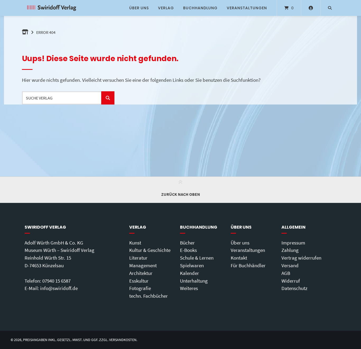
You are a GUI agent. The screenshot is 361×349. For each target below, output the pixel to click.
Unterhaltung (194, 281)
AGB (285, 273)
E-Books (188, 250)
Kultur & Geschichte (149, 250)
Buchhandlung (200, 8)
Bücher (187, 242)
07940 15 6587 (56, 281)
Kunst (135, 242)
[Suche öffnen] (330, 8)
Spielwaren (192, 265)
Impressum (293, 242)
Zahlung (290, 250)
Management (143, 265)
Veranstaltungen (247, 8)
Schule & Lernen (197, 258)
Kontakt (239, 258)
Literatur (138, 258)
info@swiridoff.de (59, 288)
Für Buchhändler (248, 265)
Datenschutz (294, 288)
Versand (290, 265)
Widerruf (290, 281)
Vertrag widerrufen (301, 258)
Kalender (189, 273)
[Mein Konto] (310, 8)
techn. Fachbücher (148, 296)
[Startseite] (51, 8)
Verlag (166, 8)
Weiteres (189, 288)
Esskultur (139, 281)
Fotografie (140, 288)
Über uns (139, 8)
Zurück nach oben (180, 194)
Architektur (140, 273)
